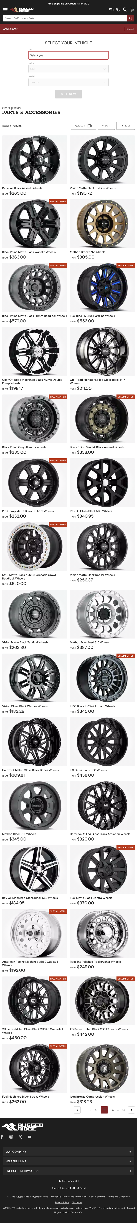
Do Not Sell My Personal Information (69, 1196)
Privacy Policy (62, 1202)
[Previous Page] (77, 1110)
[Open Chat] (111, 9)
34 (123, 1110)
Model (32, 76)
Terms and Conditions (119, 1196)
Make (31, 63)
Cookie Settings (97, 1196)
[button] (68, 1151)
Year (31, 49)
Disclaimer (77, 1202)
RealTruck (74, 1188)
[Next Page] (131, 1110)
